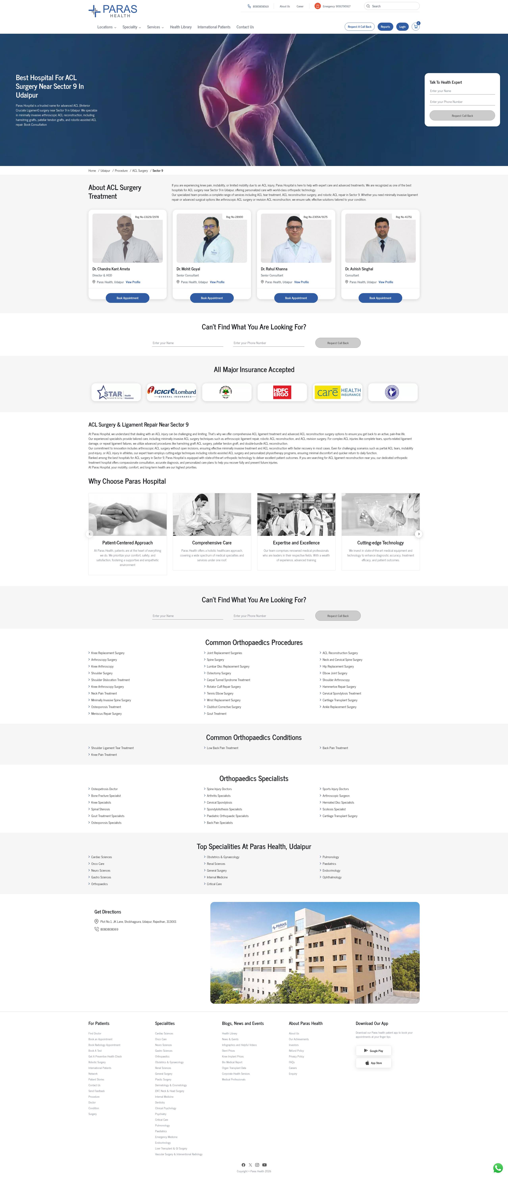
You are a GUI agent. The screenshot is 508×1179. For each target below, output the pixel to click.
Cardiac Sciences (101, 856)
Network (93, 1073)
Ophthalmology (332, 877)
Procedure (121, 170)
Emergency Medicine (166, 1136)
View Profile (133, 281)
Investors (294, 1044)
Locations (105, 26)
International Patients (214, 26)
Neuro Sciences (100, 870)
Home (92, 170)
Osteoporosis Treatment (106, 706)
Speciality (130, 26)
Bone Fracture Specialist (106, 795)
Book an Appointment (100, 1039)
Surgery (93, 1113)
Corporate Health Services (236, 1073)
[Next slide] (419, 534)
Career (300, 6)
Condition (94, 1108)
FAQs (292, 1062)
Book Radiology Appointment (104, 1044)
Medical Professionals (233, 1079)
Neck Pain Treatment (104, 693)
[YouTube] (264, 1165)
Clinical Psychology (165, 1108)
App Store (376, 1062)
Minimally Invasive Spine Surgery (111, 699)
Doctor (92, 1102)
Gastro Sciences (101, 877)
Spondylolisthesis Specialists (224, 809)
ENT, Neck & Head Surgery (169, 1090)
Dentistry (160, 1102)
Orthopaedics (99, 883)
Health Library (181, 26)
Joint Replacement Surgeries (224, 652)
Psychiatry (160, 1113)
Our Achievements (299, 1039)
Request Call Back (462, 115)
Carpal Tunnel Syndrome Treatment (228, 679)
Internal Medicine (217, 877)
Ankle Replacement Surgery (339, 706)
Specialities (165, 1023)
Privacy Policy (296, 1056)
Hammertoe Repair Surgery (339, 686)
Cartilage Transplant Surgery (340, 699)
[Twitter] (250, 1165)
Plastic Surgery (163, 1079)
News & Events (230, 1039)
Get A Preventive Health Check (105, 1056)
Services (153, 26)
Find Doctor (95, 1033)
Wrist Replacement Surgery (224, 699)
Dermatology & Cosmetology (171, 1085)
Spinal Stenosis (100, 809)
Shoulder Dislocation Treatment (110, 679)
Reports (385, 26)
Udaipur (105, 170)
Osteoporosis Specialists (106, 822)
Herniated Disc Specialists (338, 802)
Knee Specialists (101, 802)
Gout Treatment (216, 713)
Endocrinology (331, 870)
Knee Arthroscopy (102, 666)
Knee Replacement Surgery (107, 652)
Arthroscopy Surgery (104, 659)
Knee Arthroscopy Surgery (107, 686)
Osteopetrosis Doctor (104, 788)
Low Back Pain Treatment (222, 747)
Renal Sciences (216, 863)
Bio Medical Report (232, 1062)
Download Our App (372, 1023)
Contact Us (245, 26)
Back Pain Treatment (335, 747)
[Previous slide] (89, 534)
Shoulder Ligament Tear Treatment (112, 747)
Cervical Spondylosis (219, 802)
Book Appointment (128, 297)
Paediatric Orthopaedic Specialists (228, 815)
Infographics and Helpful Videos (239, 1044)
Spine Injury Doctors (219, 788)
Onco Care (97, 863)
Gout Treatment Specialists (107, 815)
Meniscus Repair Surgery (106, 713)
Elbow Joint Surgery (335, 673)
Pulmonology (331, 856)
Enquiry (293, 1073)
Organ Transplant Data (234, 1067)
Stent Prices (228, 1050)
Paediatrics (329, 863)
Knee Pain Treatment (104, 754)
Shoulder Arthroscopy (336, 679)
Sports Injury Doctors (336, 788)
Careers (293, 1067)
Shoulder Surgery (102, 673)
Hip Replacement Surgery (338, 666)
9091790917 (343, 6)
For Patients (99, 1023)
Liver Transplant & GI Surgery (171, 1148)
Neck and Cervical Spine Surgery (342, 659)
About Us (285, 6)
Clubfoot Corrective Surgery (224, 706)
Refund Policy (296, 1050)
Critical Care (214, 883)
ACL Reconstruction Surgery (340, 652)
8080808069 (261, 6)
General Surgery (217, 870)
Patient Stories (96, 1079)
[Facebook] (243, 1165)
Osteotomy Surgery (219, 673)
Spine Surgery (215, 659)
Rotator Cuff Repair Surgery (224, 686)
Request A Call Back (359, 26)
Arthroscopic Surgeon (336, 795)
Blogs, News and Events (243, 1023)
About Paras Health (306, 1023)
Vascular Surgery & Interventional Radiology (178, 1154)
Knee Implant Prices (233, 1056)
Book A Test (95, 1050)
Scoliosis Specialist (334, 809)
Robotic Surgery (97, 1062)
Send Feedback (97, 1090)
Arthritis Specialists (219, 795)
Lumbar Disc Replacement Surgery (228, 666)
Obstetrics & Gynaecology (223, 856)
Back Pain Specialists (220, 822)
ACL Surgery (140, 170)
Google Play (376, 1050)
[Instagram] (257, 1165)
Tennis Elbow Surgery (220, 693)
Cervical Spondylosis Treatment (342, 693)
